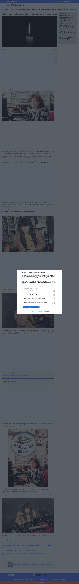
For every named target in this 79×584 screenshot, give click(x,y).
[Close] (59, 273)
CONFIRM (31, 307)
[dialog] (39, 292)
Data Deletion (32, 311)
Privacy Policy (46, 311)
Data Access (39, 311)
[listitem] (39, 288)
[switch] (53, 291)
